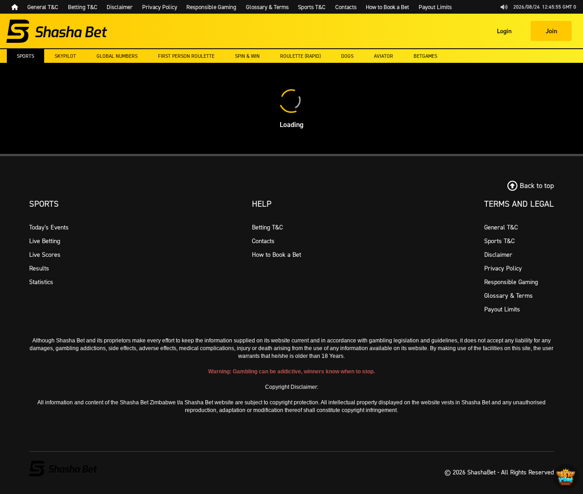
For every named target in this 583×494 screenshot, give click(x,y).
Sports (25, 56)
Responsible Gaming (511, 281)
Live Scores (45, 254)
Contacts (263, 240)
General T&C (501, 227)
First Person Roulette (186, 56)
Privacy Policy (503, 268)
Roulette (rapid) (300, 56)
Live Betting (44, 240)
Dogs (347, 56)
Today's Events (49, 227)
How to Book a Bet (276, 254)
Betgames (425, 56)
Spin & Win (247, 56)
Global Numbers (117, 56)
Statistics (41, 281)
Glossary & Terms (508, 295)
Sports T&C (499, 240)
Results (39, 268)
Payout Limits (502, 309)
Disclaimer (498, 254)
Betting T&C (267, 227)
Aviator (383, 56)
